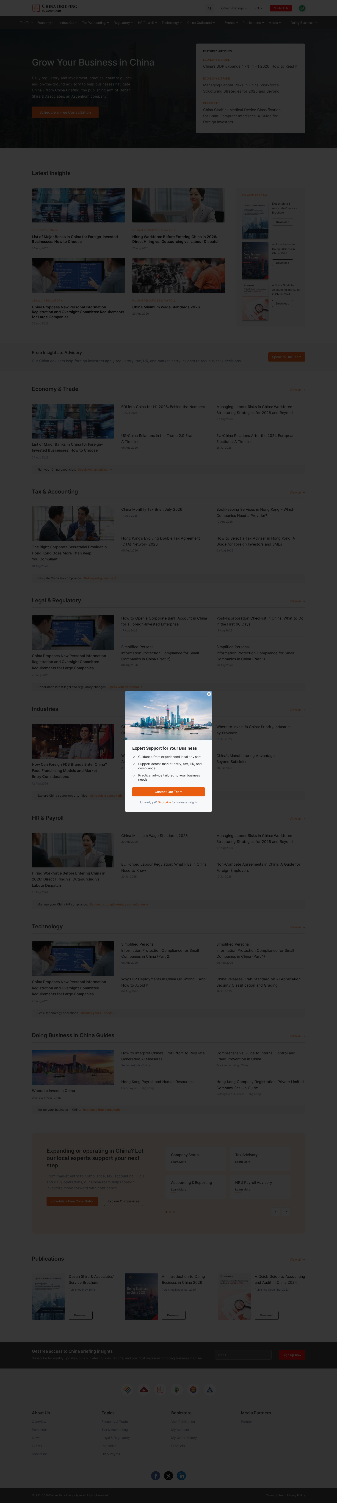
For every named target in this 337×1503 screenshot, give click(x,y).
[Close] (209, 694)
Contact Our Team (168, 792)
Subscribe (164, 802)
